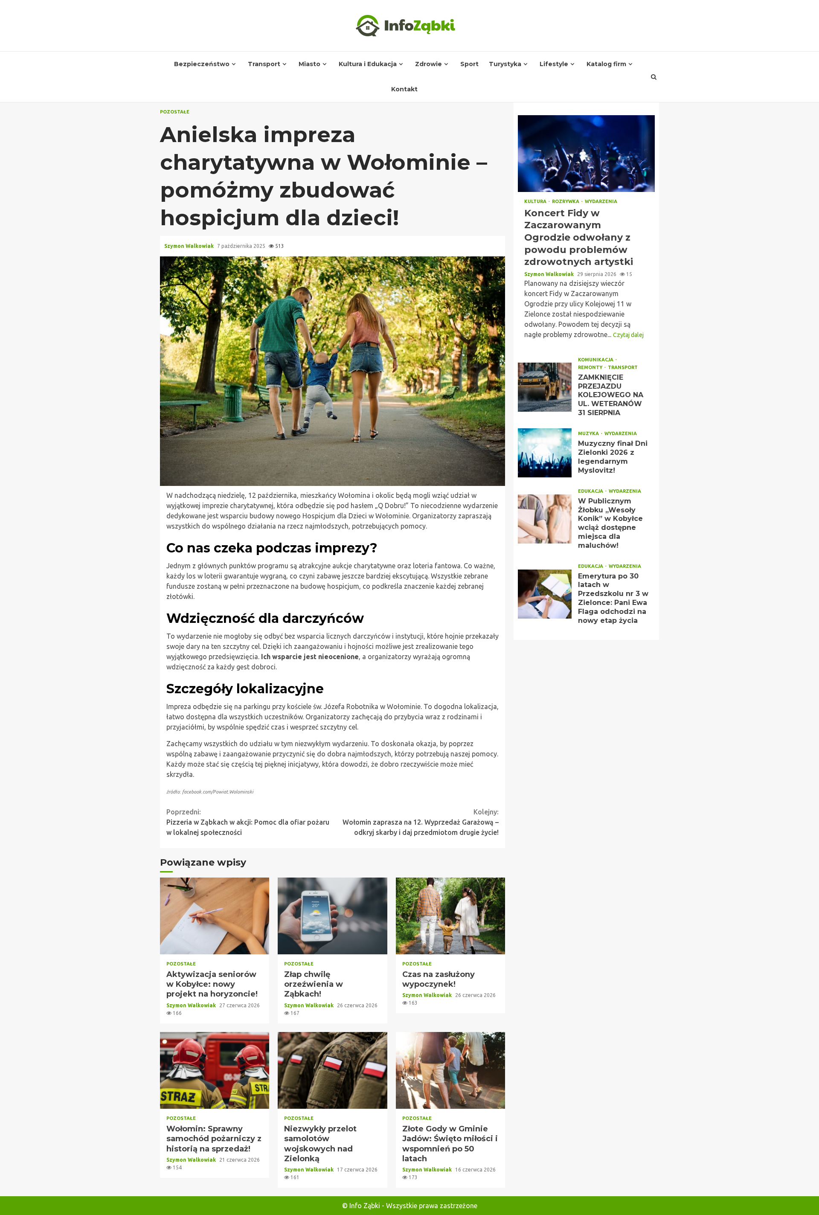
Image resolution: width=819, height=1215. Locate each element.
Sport (469, 64)
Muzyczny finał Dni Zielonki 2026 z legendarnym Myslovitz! (545, 452)
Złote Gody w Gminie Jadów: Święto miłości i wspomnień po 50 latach (450, 1070)
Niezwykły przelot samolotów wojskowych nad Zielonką (332, 1070)
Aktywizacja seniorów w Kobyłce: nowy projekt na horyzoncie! (214, 916)
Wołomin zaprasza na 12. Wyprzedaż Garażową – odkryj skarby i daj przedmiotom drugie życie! (421, 822)
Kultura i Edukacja (368, 64)
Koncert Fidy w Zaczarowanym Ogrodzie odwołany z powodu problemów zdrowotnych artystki (586, 153)
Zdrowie (428, 64)
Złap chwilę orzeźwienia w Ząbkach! (332, 916)
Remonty (591, 367)
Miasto (309, 64)
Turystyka (505, 64)
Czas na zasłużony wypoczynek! (450, 916)
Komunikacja (596, 360)
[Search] (654, 77)
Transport (264, 64)
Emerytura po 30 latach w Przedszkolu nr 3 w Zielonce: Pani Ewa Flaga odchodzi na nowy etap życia (545, 594)
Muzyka (589, 433)
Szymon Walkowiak (189, 246)
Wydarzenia (601, 201)
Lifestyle (554, 64)
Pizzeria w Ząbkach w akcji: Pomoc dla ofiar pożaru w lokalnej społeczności (247, 822)
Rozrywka (566, 201)
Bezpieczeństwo (201, 64)
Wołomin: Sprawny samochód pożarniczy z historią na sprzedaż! (214, 1070)
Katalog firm (606, 64)
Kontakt (404, 89)
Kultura (536, 201)
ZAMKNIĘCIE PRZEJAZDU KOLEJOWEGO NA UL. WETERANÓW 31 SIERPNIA (545, 387)
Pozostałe (174, 112)
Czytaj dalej (628, 334)
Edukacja (591, 491)
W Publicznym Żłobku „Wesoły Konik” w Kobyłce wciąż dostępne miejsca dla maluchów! (545, 519)
